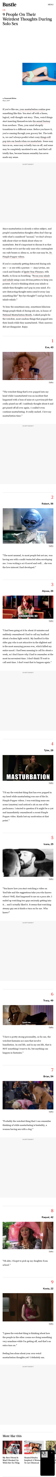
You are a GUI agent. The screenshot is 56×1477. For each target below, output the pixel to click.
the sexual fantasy (41, 121)
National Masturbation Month (17, 314)
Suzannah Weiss (10, 98)
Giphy (51, 382)
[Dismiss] (52, 1452)
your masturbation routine (32, 109)
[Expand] (43, 1452)
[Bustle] (9, 4)
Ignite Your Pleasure (33, 271)
